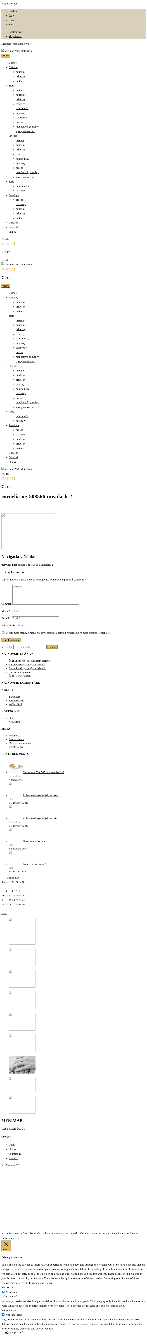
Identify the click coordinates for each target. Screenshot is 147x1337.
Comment (6, 603)
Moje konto (15, 36)
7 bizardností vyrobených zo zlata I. (27, 664)
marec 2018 (14, 696)
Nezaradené (14, 722)
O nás (12, 20)
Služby (12, 231)
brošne (19, 122)
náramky (21, 113)
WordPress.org (16, 747)
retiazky (20, 103)
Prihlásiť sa (15, 31)
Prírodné (13, 227)
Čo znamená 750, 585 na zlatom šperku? (29, 660)
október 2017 (15, 704)
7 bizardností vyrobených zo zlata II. (27, 668)
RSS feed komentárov (20, 743)
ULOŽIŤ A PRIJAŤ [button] (12, 1333)
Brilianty (13, 67)
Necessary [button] (7, 1287)
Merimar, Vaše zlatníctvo (15, 43)
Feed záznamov (16, 739)
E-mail (6, 618)
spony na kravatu (25, 131)
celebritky (21, 117)
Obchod (13, 10)
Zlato (11, 85)
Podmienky (15, 1153)
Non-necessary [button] (9, 1310)
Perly (11, 181)
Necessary (11, 1292)
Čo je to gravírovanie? (20, 675)
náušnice (21, 71)
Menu (6, 55)
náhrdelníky (22, 108)
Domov (13, 62)
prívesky (20, 76)
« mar (4, 913)
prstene (20, 81)
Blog (11, 15)
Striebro (13, 135)
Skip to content (9, 3)
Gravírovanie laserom (19, 672)
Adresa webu (8, 625)
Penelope (14, 195)
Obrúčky (13, 222)
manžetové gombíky (27, 126)
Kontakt (13, 24)
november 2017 (16, 700)
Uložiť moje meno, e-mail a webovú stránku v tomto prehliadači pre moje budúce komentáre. (58, 632)
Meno (5, 610)
